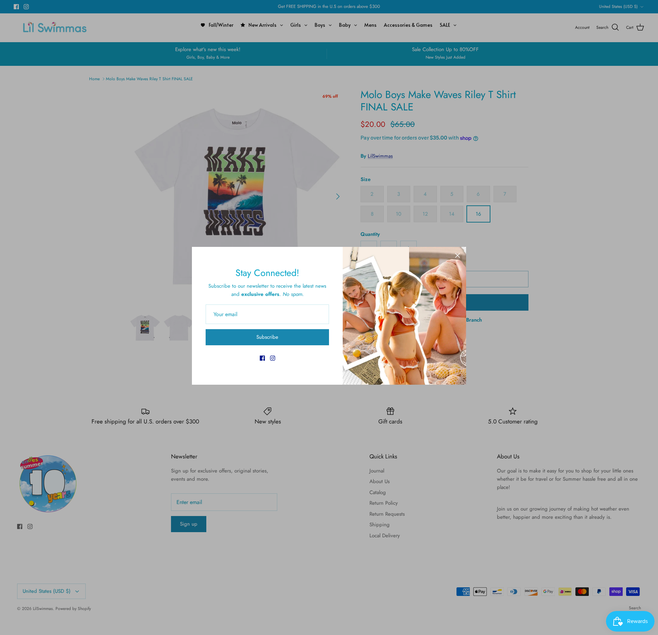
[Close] (457, 255)
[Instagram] (272, 358)
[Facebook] (262, 358)
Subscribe (267, 337)
